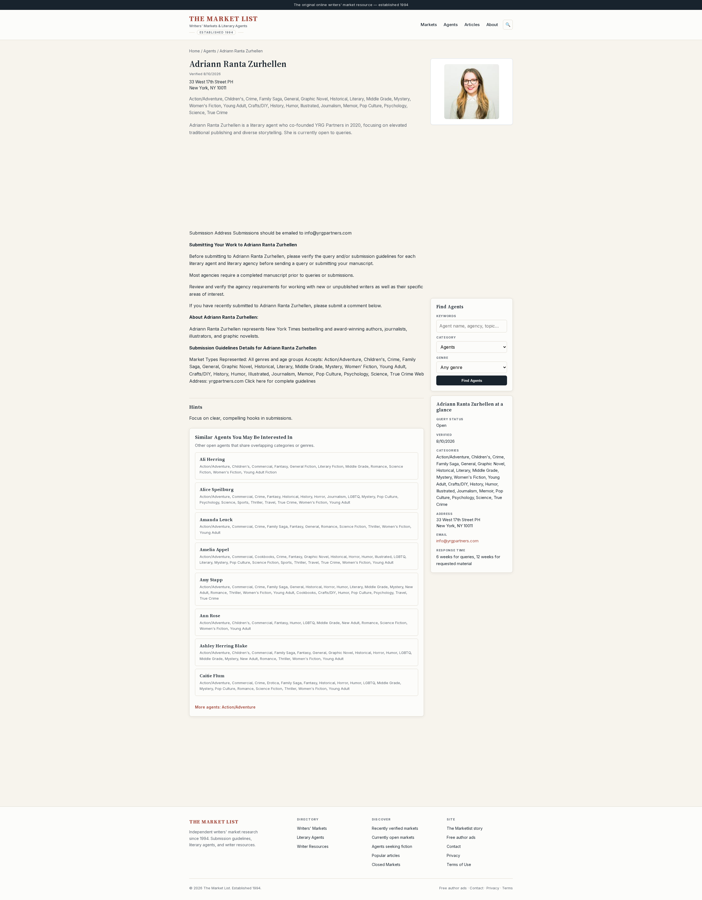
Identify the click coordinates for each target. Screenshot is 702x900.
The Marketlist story (465, 828)
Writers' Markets (312, 828)
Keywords (446, 316)
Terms (507, 888)
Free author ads (461, 837)
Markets (429, 24)
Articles (472, 24)
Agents (451, 24)
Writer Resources (313, 846)
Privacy (453, 855)
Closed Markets (386, 864)
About (492, 24)
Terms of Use (459, 864)
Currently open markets (393, 837)
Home (194, 51)
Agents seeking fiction (392, 846)
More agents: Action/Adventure (225, 707)
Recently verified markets (395, 828)
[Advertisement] (306, 184)
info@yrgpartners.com (457, 540)
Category (446, 337)
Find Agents (472, 381)
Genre (442, 358)
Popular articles (386, 855)
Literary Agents (310, 837)
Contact (454, 846)
